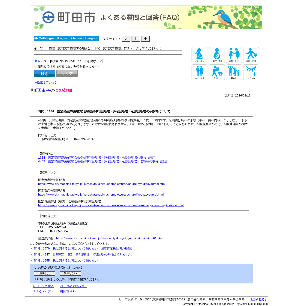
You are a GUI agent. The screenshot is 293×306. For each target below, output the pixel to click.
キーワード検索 (47, 61)
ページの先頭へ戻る (73, 286)
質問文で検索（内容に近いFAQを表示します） (68, 66)
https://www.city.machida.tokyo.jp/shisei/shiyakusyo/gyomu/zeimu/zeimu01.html (109, 238)
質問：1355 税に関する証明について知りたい (66, 260)
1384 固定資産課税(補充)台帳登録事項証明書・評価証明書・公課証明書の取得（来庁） (98, 157)
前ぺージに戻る (43, 286)
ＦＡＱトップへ (43, 291)
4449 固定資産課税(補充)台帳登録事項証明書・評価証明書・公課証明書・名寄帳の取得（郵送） (104, 161)
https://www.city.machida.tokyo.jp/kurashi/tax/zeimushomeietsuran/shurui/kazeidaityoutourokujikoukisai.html (111, 205)
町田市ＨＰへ (69, 291)
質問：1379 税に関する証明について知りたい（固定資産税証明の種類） (84, 248)
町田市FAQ (43, 90)
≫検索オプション (46, 82)
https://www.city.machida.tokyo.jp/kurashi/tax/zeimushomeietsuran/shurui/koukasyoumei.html (101, 194)
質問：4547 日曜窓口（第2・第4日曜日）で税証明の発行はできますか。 (84, 254)
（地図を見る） (257, 299)
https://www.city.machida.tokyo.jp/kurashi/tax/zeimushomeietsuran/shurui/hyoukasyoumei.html (101, 183)
